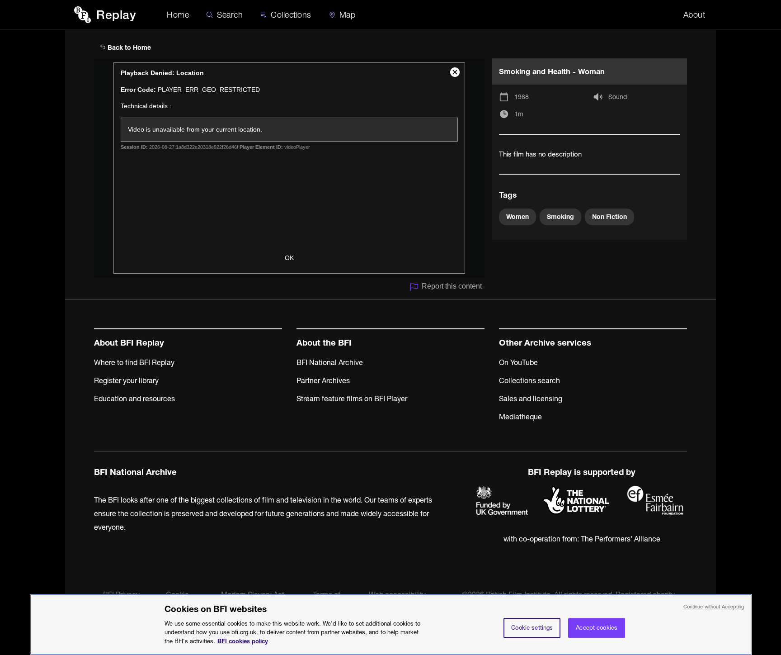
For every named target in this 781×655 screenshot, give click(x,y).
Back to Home (128, 47)
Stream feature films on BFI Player (351, 398)
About (694, 14)
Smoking (560, 217)
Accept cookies (596, 627)
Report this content (452, 286)
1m (518, 114)
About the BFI (324, 342)
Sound (617, 97)
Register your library (126, 380)
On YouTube (518, 362)
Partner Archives (323, 380)
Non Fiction (609, 217)
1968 (521, 97)
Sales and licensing (530, 398)
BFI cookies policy (242, 640)
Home (178, 14)
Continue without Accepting (713, 606)
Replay (116, 14)
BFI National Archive (329, 362)
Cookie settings (532, 627)
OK (289, 257)
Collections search (529, 380)
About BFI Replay (129, 342)
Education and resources (134, 398)
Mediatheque (520, 416)
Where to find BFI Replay (134, 362)
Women (517, 217)
